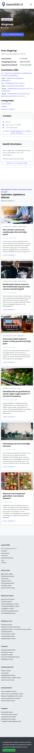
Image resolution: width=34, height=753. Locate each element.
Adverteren (5, 553)
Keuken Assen (6, 671)
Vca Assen (5, 673)
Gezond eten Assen (8, 588)
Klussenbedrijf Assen (8, 650)
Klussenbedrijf (7, 19)
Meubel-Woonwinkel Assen (10, 627)
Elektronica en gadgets (14, 336)
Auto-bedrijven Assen (9, 691)
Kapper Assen (6, 581)
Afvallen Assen (6, 586)
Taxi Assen (5, 579)
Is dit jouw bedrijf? (12, 34)
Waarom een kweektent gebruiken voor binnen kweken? (14, 496)
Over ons (4, 555)
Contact (4, 551)
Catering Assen (6, 602)
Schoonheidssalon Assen (10, 604)
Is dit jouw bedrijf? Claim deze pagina (17, 132)
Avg (2, 560)
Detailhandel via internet (15, 86)
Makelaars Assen (7, 659)
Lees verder (8, 255)
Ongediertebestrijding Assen (11, 721)
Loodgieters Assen (7, 609)
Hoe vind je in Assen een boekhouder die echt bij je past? (15, 232)
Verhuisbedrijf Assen (8, 613)
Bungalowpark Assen (8, 639)
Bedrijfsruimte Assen (8, 719)
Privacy (3, 562)
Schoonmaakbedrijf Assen (10, 657)
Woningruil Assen (7, 712)
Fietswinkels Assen (7, 576)
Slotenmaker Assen (8, 701)
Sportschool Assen (7, 680)
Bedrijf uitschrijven (17, 163)
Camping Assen (6, 632)
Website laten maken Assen (11, 678)
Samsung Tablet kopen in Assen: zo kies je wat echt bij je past (17, 341)
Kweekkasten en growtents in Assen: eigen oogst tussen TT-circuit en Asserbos (17, 393)
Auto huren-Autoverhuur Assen (12, 694)
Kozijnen (4, 106)
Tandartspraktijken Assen (10, 606)
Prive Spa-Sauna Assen (9, 714)
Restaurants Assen (7, 599)
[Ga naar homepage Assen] (12, 4)
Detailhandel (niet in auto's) (15, 83)
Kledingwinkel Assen (8, 675)
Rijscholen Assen (7, 574)
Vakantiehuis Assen (8, 636)
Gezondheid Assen (7, 583)
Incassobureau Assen (8, 717)
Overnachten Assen (8, 634)
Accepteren (9, 750)
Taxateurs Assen (7, 655)
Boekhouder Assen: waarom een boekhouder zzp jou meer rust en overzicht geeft (16, 286)
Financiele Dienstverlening (15, 227)
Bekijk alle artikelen (7, 201)
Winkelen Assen (6, 625)
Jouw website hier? (12, 128)
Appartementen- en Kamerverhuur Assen (16, 629)
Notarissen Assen (7, 652)
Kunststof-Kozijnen (8, 109)
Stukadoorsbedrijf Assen (9, 611)
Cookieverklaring (7, 558)
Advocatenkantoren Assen (10, 698)
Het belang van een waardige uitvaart (16, 444)
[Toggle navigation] (31, 4)
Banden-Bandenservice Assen (12, 696)
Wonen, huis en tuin (11, 388)
